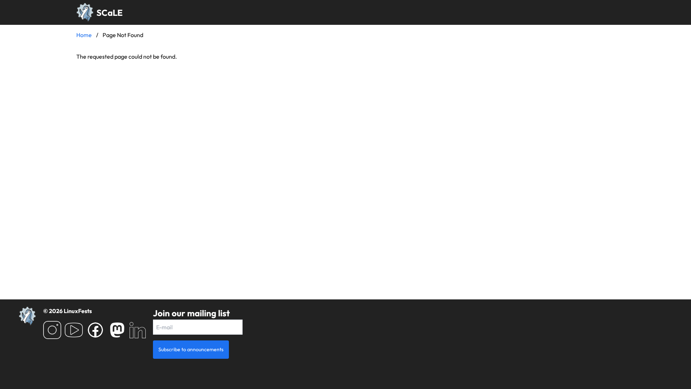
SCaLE (109, 12)
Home (84, 35)
